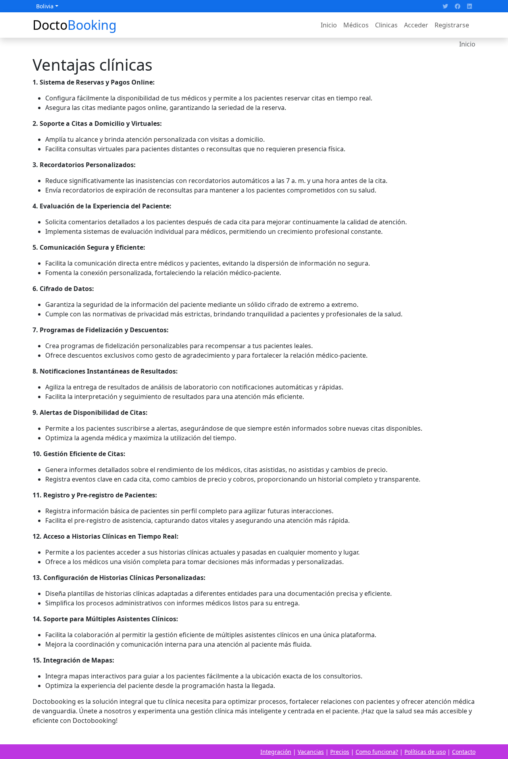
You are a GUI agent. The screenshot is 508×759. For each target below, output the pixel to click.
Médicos (356, 25)
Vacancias (311, 751)
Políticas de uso (425, 751)
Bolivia (45, 6)
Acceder (416, 25)
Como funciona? (377, 751)
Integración (275, 751)
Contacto (463, 751)
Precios (339, 751)
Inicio (329, 25)
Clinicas (386, 25)
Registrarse (452, 25)
